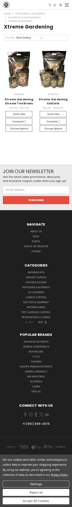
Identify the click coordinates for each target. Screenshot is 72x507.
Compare (17, 121)
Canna (36, 386)
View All (36, 391)
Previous (6, 503)
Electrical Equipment (36, 302)
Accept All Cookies (36, 501)
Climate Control (36, 297)
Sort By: (10, 37)
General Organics (36, 371)
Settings (36, 484)
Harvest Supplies (36, 277)
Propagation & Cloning (36, 317)
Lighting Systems (36, 282)
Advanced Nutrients (36, 341)
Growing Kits (36, 272)
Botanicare (36, 351)
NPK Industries (36, 376)
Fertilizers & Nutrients (36, 287)
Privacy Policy (59, 475)
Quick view (19, 114)
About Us (36, 231)
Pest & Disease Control (36, 312)
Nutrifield (36, 381)
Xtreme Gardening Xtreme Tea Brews (19, 101)
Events (36, 241)
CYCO (36, 356)
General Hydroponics (36, 346)
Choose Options (19, 128)
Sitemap (36, 251)
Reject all (36, 492)
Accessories (36, 292)
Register (42, 246)
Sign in (28, 246)
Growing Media (36, 307)
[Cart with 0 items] (60, 5)
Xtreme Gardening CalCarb (53, 101)
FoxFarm (36, 361)
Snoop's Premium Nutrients (36, 366)
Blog (36, 236)
